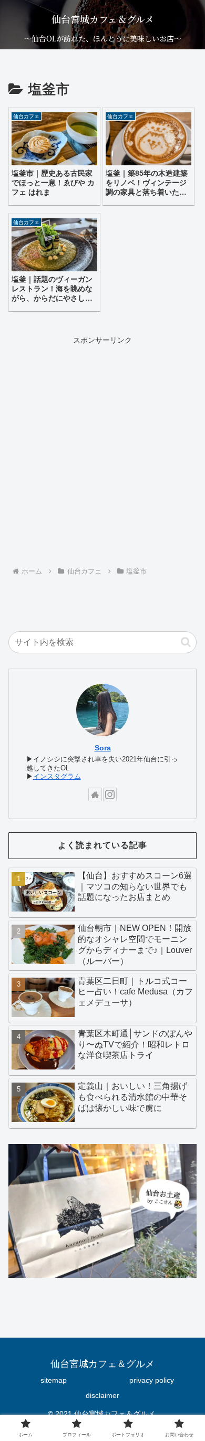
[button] (186, 642)
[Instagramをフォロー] (110, 794)
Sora (103, 748)
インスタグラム (57, 776)
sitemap (53, 1380)
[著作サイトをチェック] (95, 794)
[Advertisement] (102, 449)
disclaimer (102, 1395)
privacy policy (151, 1380)
